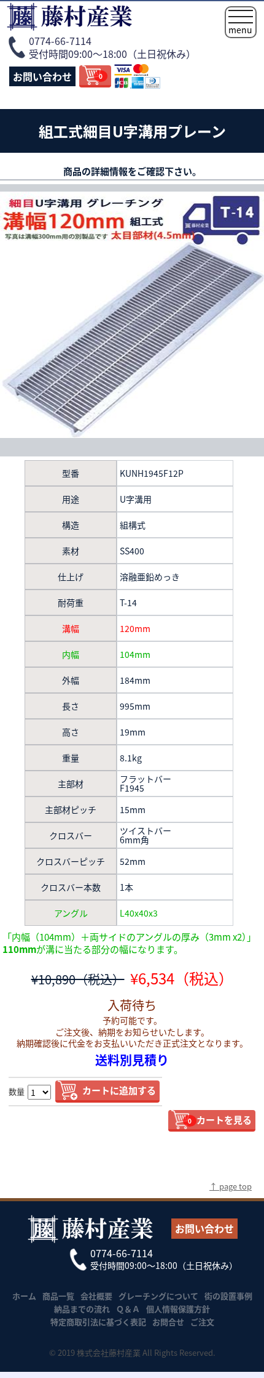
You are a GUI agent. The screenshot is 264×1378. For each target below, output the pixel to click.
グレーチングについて (158, 1296)
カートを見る (220, 1119)
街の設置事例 (228, 1296)
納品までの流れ (82, 1309)
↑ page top (230, 1186)
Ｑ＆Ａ (128, 1309)
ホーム (24, 1296)
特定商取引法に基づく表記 (98, 1321)
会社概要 (96, 1296)
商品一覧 (58, 1296)
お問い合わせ (42, 76)
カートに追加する (119, 1090)
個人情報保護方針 (178, 1309)
